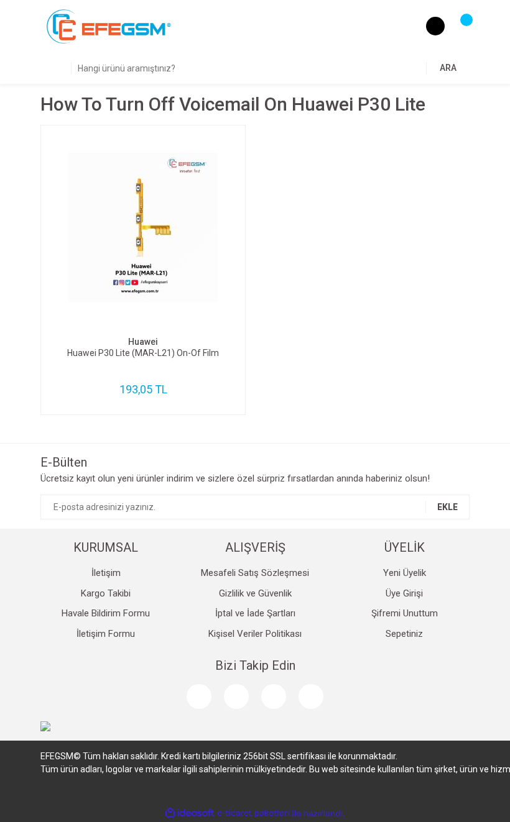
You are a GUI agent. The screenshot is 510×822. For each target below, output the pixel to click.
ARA (448, 68)
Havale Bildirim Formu (106, 613)
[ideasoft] (190, 814)
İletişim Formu (105, 633)
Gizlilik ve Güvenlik (255, 593)
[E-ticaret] (253, 813)
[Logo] (109, 26)
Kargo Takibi (106, 593)
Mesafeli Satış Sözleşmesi (255, 572)
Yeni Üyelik (404, 572)
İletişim (106, 572)
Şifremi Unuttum (404, 613)
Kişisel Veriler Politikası (255, 633)
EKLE (447, 507)
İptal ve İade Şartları (255, 613)
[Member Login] (435, 26)
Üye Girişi (404, 593)
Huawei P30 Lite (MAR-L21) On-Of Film (143, 353)
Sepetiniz (404, 633)
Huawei (143, 342)
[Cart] (460, 26)
